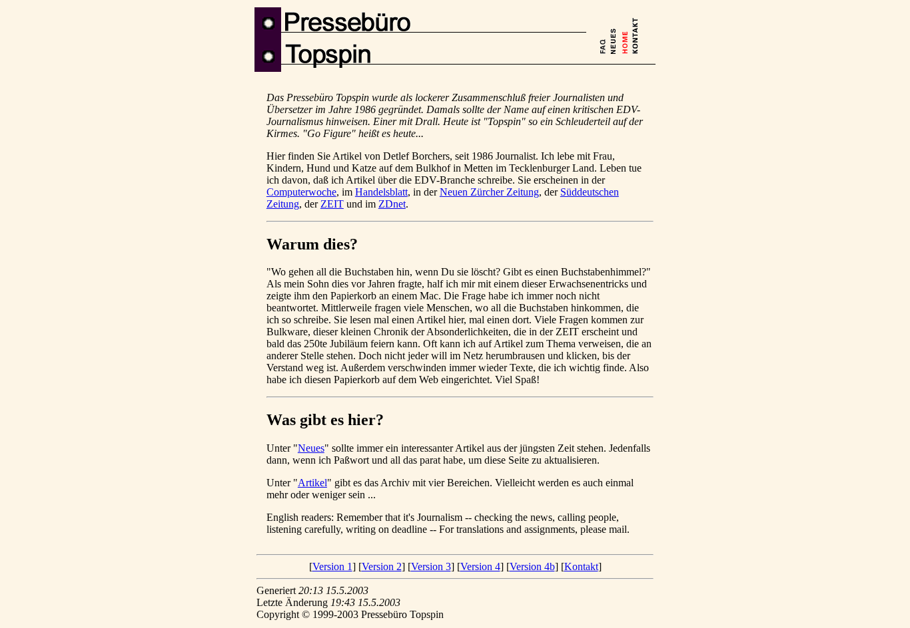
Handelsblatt (381, 192)
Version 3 (431, 566)
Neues (311, 448)
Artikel (312, 482)
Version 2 (382, 566)
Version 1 (332, 566)
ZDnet (392, 204)
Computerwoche (301, 192)
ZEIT (332, 204)
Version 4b (532, 566)
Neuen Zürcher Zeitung (489, 192)
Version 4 (480, 566)
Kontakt (581, 566)
